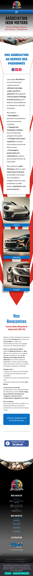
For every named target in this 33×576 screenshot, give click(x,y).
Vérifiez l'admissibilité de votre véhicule (16, 419)
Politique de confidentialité (21, 573)
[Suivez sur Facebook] (13, 69)
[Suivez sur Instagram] (20, 69)
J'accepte (8, 573)
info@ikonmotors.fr (16, 511)
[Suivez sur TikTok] (16, 69)
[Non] (31, 569)
